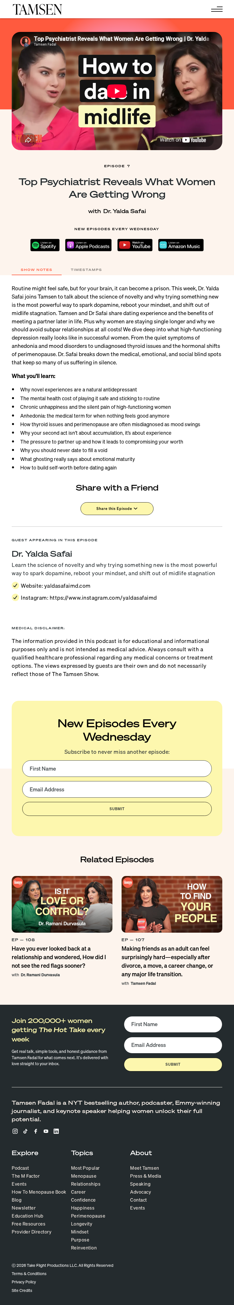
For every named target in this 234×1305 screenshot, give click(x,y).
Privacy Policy (24, 1282)
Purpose (80, 1239)
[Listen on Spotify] (45, 245)
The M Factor (26, 1176)
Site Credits (22, 1290)
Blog (16, 1199)
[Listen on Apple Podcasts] (89, 245)
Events (19, 1184)
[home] (37, 9)
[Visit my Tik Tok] (25, 1131)
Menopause (84, 1176)
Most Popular (85, 1168)
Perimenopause (88, 1216)
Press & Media (145, 1176)
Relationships (86, 1184)
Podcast (20, 1168)
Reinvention (84, 1247)
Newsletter (24, 1207)
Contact (138, 1199)
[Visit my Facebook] (35, 1131)
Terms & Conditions (29, 1274)
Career (78, 1192)
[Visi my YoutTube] (46, 1131)
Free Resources (28, 1223)
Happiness (83, 1208)
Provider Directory (31, 1231)
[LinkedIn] (56, 1131)
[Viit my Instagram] (15, 1131)
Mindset (80, 1231)
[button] (216, 9)
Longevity (81, 1224)
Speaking (140, 1184)
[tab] (37, 270)
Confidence (83, 1200)
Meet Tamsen (144, 1168)
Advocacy (140, 1191)
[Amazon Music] (181, 245)
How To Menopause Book (39, 1191)
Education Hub (28, 1215)
